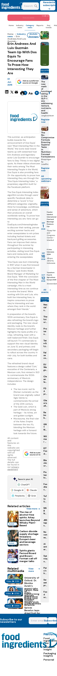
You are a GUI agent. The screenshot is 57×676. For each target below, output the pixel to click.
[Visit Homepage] (13, 10)
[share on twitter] (12, 93)
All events (44, 291)
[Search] (36, 6)
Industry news (19, 26)
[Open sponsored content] (28, 20)
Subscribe (52, 620)
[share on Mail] (16, 92)
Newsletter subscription (49, 4)
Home (11, 25)
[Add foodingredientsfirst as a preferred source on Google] (28, 82)
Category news (30, 26)
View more (31, 508)
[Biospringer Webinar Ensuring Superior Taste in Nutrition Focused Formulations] (44, 198)
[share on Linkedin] (7, 93)
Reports (39, 25)
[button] (23, 484)
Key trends (49, 26)
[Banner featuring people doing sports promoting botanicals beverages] (44, 65)
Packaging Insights (49, 654)
